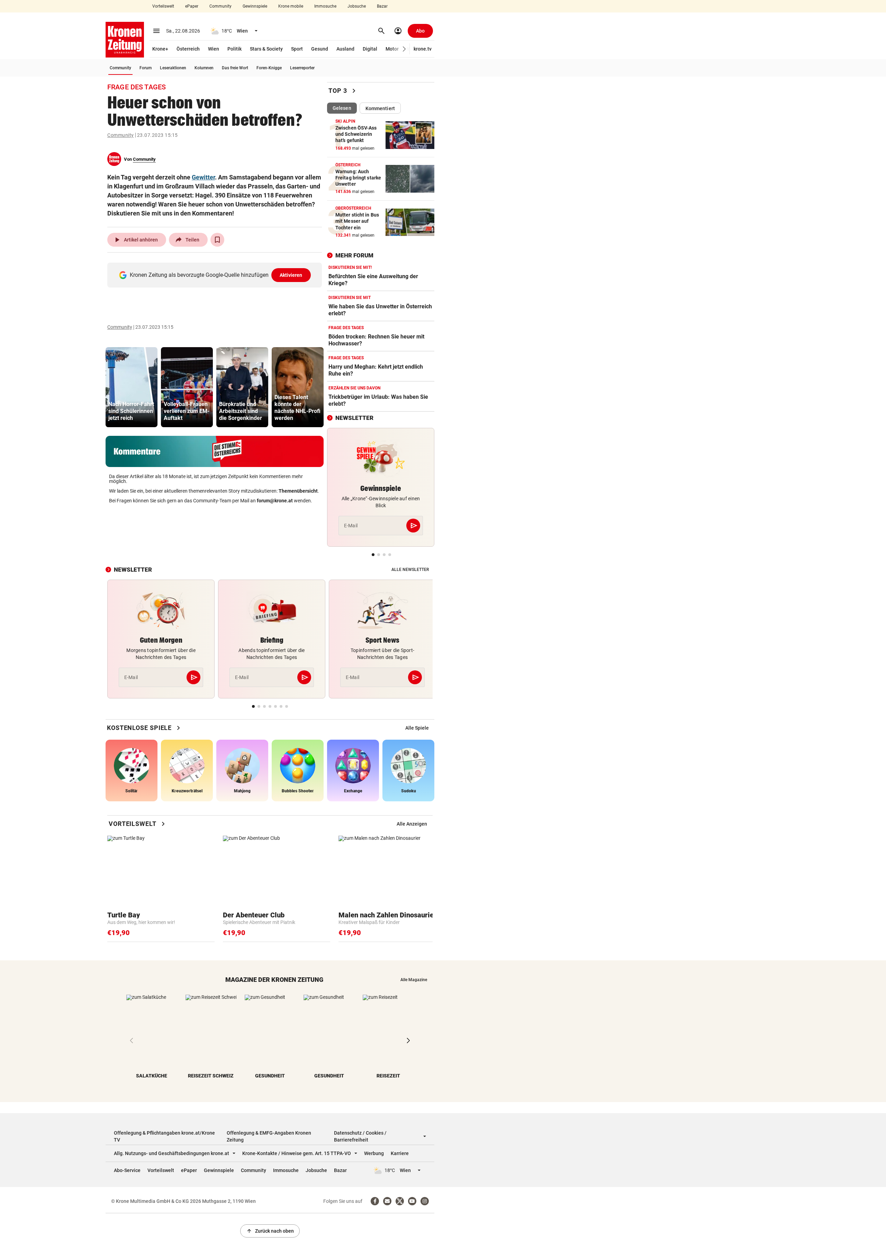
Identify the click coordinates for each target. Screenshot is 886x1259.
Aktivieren (291, 275)
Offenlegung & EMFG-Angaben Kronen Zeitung (269, 1136)
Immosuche (325, 6)
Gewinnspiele (255, 6)
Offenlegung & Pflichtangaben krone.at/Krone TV (164, 1136)
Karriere (400, 1153)
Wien (213, 49)
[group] (131, 387)
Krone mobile (290, 6)
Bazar (382, 6)
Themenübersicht (298, 491)
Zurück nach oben (270, 1231)
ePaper (191, 6)
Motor (392, 49)
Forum (145, 67)
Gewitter (203, 177)
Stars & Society (266, 49)
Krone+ (160, 49)
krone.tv (423, 49)
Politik (234, 49)
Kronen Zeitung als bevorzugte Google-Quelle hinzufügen (216, 275)
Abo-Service (127, 1170)
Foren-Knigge (269, 67)
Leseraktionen (173, 67)
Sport (297, 49)
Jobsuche (356, 6)
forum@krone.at (275, 500)
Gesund (319, 49)
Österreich (188, 49)
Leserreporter (302, 67)
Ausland (345, 49)
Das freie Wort (235, 67)
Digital (370, 49)
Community (220, 6)
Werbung (374, 1153)
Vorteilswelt (163, 6)
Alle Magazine (413, 979)
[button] (404, 49)
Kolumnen (204, 67)
